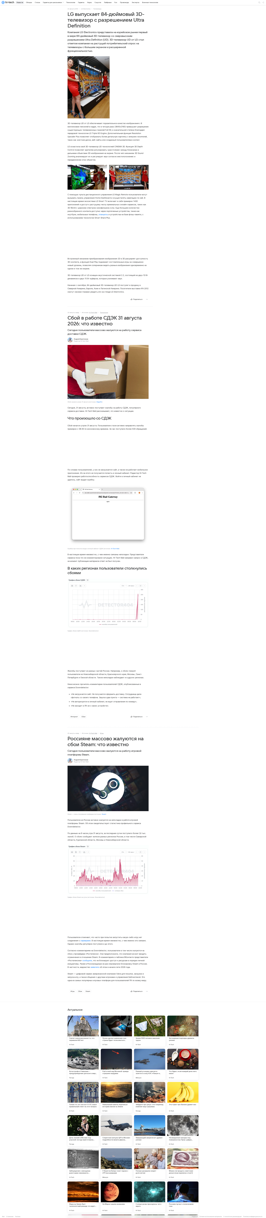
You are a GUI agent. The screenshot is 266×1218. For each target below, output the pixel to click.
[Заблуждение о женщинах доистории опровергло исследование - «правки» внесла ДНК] (83, 1163)
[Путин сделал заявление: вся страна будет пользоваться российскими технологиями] (116, 1031)
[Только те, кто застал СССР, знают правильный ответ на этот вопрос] (83, 1097)
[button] (89, 87)
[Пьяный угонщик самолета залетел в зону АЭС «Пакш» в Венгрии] (149, 1064)
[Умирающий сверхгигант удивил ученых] (149, 1130)
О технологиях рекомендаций (232, 1216)
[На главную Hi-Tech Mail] (9, 2)
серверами (86, 940)
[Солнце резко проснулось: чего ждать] (149, 1197)
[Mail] (3, 2)
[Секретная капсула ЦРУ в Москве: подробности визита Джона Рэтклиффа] (116, 1130)
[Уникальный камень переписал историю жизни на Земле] (116, 1097)
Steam (104, 814)
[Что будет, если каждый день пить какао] (182, 1064)
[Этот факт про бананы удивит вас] (182, 1097)
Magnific (99, 402)
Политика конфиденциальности (252, 1216)
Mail (3, 1216)
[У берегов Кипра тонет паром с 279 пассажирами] (116, 1163)
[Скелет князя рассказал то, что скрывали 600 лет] (83, 1031)
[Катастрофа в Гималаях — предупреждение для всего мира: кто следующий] (83, 1064)
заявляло (95, 967)
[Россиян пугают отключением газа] (182, 1197)
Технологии (104, 312)
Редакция (195, 1216)
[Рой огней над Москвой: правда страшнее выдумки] (116, 1064)
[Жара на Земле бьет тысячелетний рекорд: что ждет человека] (83, 1197)
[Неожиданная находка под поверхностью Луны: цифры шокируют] (182, 1130)
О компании (9, 1216)
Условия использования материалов (211, 1216)
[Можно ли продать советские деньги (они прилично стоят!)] (182, 1163)
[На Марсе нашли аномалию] (116, 1197)
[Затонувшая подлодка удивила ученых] (182, 1031)
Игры (102, 733)
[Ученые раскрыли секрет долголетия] (149, 1163)
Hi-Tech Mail (93, 312)
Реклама (17, 1216)
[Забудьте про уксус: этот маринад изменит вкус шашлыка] (149, 1097)
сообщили (87, 960)
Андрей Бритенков (81, 339)
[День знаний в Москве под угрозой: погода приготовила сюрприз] (83, 1130)
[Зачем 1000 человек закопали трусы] (149, 1031)
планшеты (103, 214)
